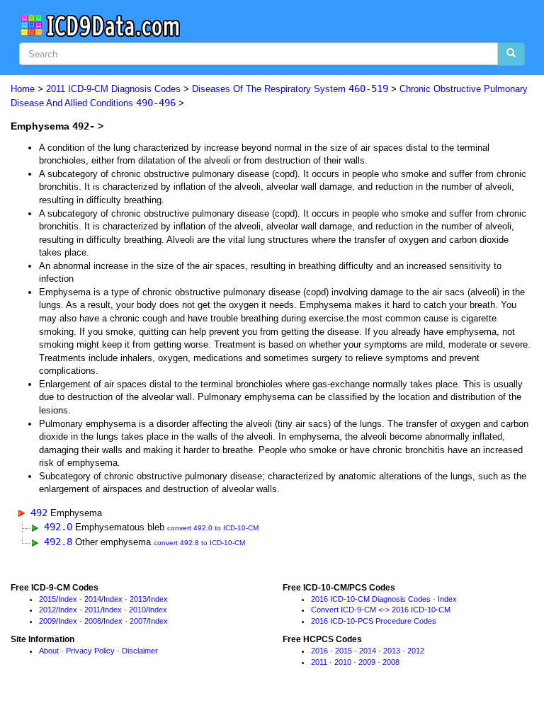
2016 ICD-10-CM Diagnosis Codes (371, 599)
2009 (47, 621)
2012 (47, 609)
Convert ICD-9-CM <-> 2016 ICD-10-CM (380, 609)
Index (67, 599)
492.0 (58, 526)
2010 (137, 609)
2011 (92, 609)
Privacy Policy (90, 650)
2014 (92, 599)
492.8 (58, 541)
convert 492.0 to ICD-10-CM (213, 528)
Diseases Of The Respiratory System (290, 89)
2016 (319, 650)
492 (38, 512)
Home (23, 89)
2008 (92, 621)
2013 (138, 599)
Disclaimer (140, 650)
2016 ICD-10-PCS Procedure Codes (373, 621)
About (49, 650)
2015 (47, 599)
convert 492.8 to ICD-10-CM (199, 543)
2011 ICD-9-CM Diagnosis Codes (113, 89)
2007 (138, 621)
